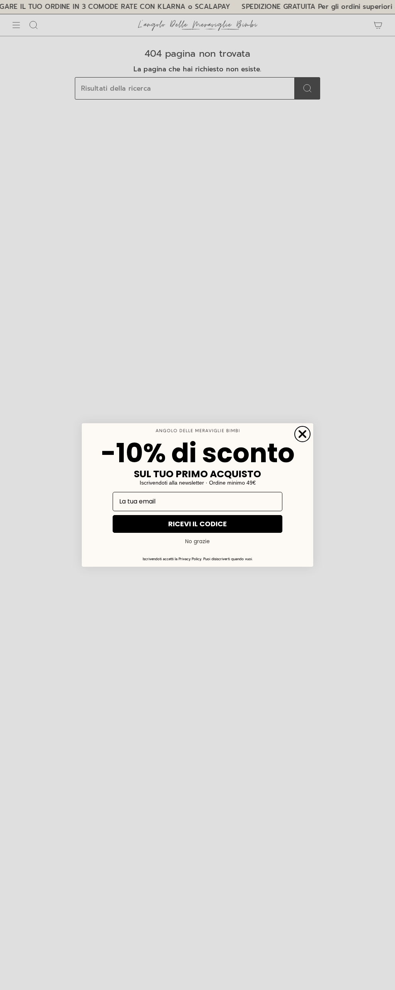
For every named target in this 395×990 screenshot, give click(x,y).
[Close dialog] (302, 434)
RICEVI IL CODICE (197, 524)
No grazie (197, 541)
